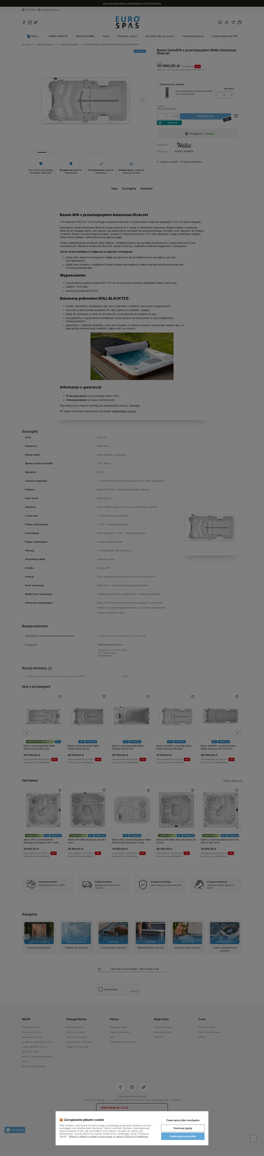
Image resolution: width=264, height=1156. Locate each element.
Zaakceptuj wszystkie (183, 1136)
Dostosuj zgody (183, 1128)
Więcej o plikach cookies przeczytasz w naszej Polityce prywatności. (109, 1136)
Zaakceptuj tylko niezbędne (183, 1120)
